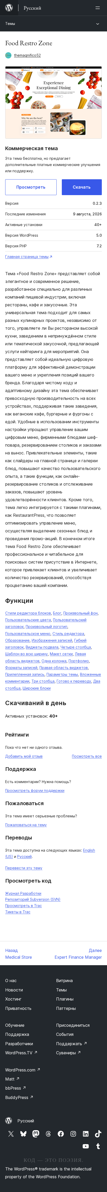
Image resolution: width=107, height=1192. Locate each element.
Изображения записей (52, 640)
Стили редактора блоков (28, 613)
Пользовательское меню (27, 633)
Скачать (82, 187)
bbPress (15, 1088)
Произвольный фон (80, 613)
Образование (17, 640)
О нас (11, 980)
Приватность (18, 1008)
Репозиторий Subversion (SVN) (33, 899)
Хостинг (13, 999)
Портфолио (79, 661)
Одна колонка (54, 661)
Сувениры (68, 1052)
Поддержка (17, 1034)
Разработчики (19, 1043)
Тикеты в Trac (17, 912)
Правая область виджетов (63, 667)
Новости (14, 989)
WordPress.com (23, 1069)
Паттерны (66, 1008)
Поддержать (71, 1043)
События (64, 1034)
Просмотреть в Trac (23, 905)
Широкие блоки (37, 688)
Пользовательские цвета (28, 620)
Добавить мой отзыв (24, 756)
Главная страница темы (27, 256)
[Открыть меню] (98, 8)
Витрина (64, 980)
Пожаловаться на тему (26, 825)
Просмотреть (30, 187)
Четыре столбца (76, 647)
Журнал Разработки (23, 893)
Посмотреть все (87, 756)
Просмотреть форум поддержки (34, 790)
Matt (12, 1079)
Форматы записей (21, 667)
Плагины (64, 999)
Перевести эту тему (23, 868)
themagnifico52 (27, 55)
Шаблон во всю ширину (26, 654)
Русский (24, 856)
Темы (10, 23)
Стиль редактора (68, 633)
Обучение (14, 1025)
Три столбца (43, 681)
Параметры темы (62, 674)
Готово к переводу (74, 681)
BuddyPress (19, 1097)
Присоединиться (73, 1025)
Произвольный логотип (46, 626)
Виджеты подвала (42, 647)
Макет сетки (61, 654)
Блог (57, 613)
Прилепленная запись (24, 674)
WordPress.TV (21, 1052)
